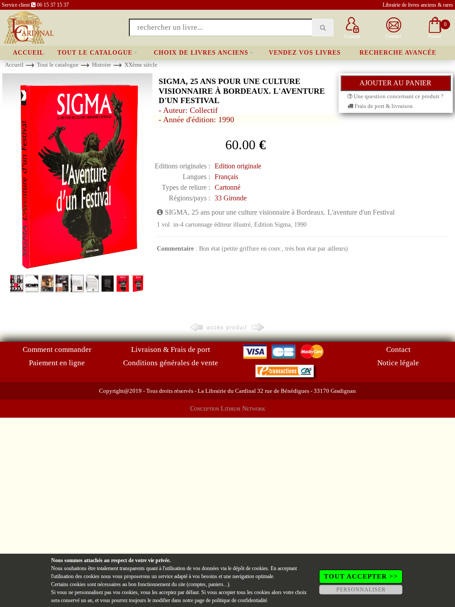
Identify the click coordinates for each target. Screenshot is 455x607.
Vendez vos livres (305, 52)
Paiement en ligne (57, 363)
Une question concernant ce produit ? (397, 96)
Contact (398, 349)
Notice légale (398, 363)
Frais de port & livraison (383, 106)
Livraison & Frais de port (170, 349)
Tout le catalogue (94, 52)
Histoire (101, 64)
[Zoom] (77, 172)
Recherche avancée (397, 52)
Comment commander (57, 349)
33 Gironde (231, 198)
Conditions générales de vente (170, 363)
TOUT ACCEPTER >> (361, 576)
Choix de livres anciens (201, 52)
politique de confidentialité (239, 600)
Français (226, 176)
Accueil (28, 52)
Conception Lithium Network (227, 408)
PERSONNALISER (361, 590)
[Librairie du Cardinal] (28, 27)
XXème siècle (140, 64)
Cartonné (227, 187)
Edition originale (238, 166)
